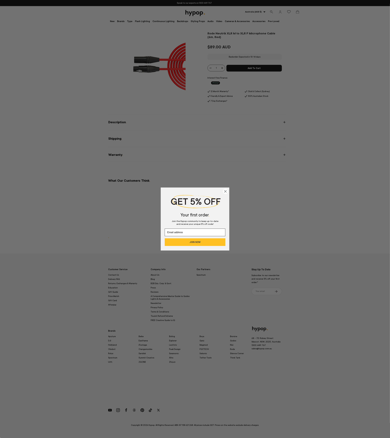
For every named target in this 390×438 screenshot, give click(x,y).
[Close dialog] (225, 191)
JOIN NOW (195, 242)
